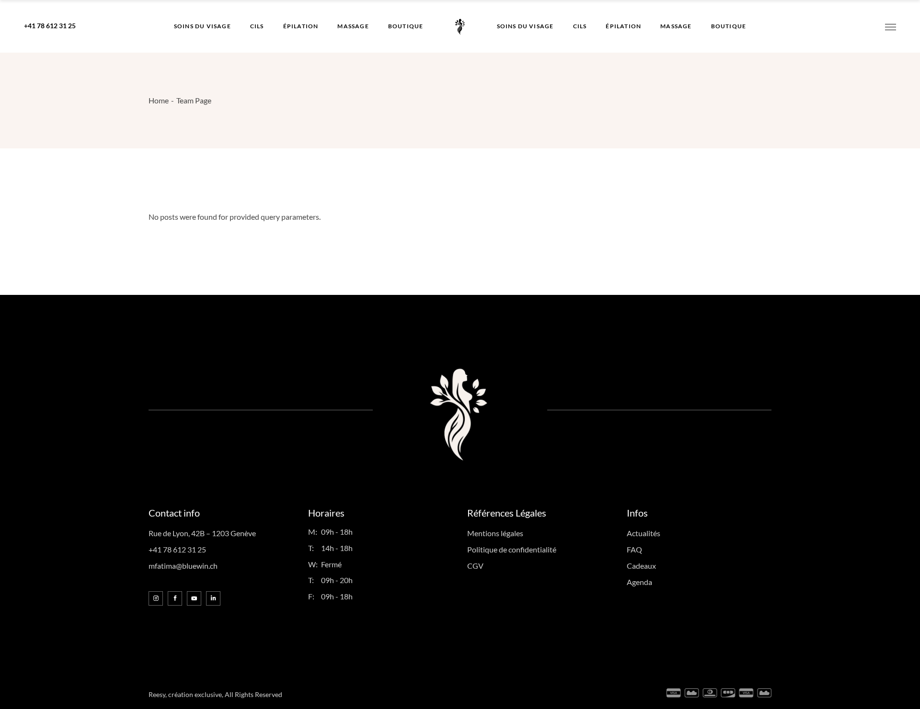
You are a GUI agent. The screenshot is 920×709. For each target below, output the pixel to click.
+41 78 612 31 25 (50, 26)
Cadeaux (641, 565)
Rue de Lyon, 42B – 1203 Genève (202, 533)
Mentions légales (495, 533)
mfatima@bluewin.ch (183, 565)
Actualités (643, 533)
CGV (475, 565)
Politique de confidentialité (511, 549)
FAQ (634, 549)
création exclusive (195, 694)
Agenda (639, 581)
